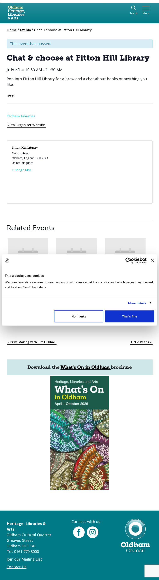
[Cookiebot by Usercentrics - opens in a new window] (128, 261)
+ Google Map (21, 170)
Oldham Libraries (21, 116)
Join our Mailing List (24, 559)
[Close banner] (152, 260)
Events (25, 30)
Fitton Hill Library (25, 147)
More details (137, 303)
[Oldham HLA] (16, 14)
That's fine (129, 316)
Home (12, 30)
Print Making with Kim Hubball (31, 342)
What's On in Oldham (85, 367)
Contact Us (16, 566)
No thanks (78, 316)
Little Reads (141, 342)
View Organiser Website (26, 125)
